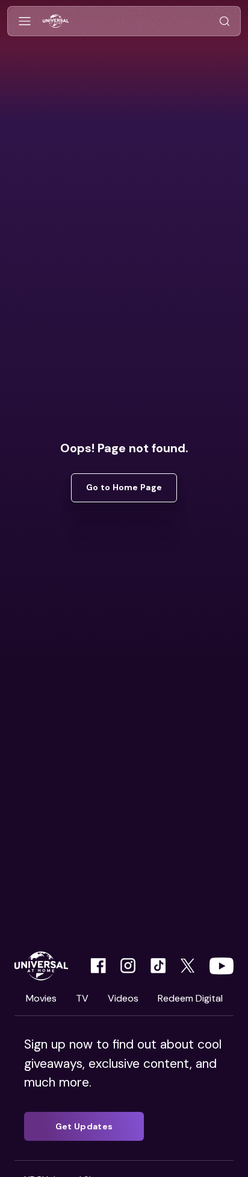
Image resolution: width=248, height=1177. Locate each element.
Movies (41, 998)
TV (82, 998)
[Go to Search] (225, 21)
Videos (123, 998)
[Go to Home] (56, 21)
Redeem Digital (190, 998)
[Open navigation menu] (24, 21)
